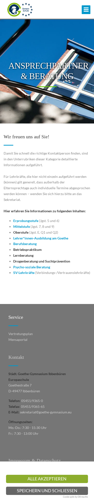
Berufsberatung (25, 244)
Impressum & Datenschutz (34, 460)
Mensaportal (17, 339)
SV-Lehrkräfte (23, 273)
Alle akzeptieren (47, 478)
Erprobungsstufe (25, 221)
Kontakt (16, 357)
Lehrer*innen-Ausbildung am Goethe (40, 238)
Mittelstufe (21, 226)
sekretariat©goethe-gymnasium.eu (46, 412)
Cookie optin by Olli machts (75, 496)
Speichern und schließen (47, 490)
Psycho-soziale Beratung (31, 267)
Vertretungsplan (20, 334)
